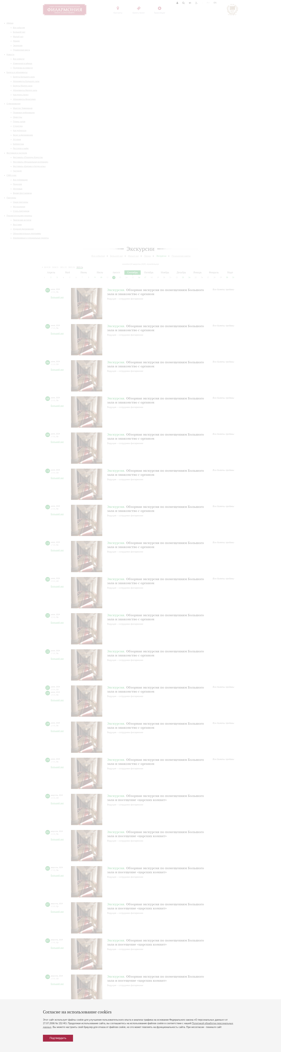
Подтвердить (58, 1038)
